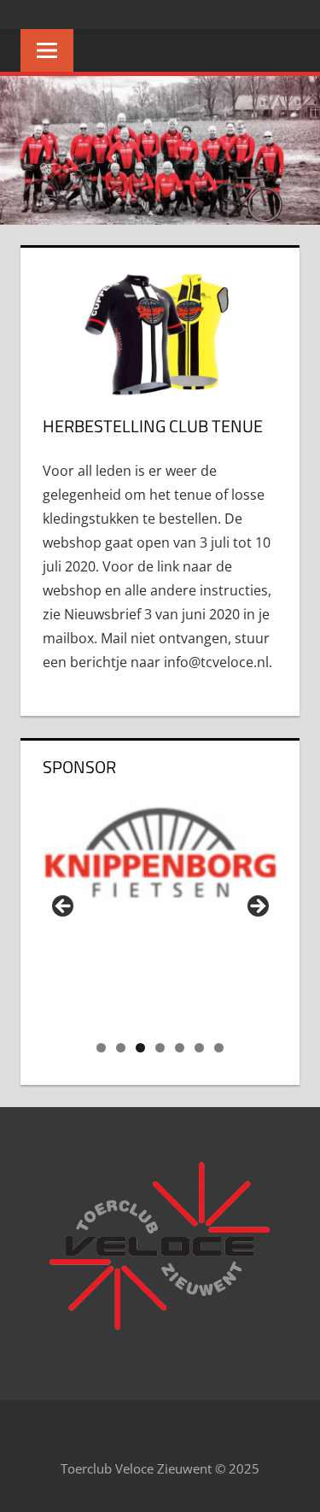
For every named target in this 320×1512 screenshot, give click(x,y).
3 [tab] (140, 1047)
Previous (64, 907)
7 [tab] (219, 1047)
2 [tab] (120, 1047)
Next (257, 907)
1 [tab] (101, 1047)
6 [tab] (199, 1047)
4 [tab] (160, 1047)
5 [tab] (179, 1047)
